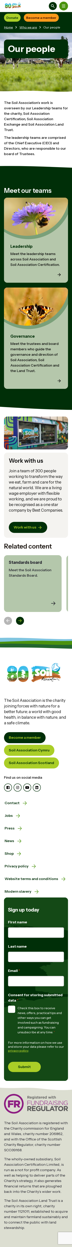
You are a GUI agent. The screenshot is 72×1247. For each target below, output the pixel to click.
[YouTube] (27, 788)
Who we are (28, 27)
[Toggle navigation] (63, 6)
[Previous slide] (8, 621)
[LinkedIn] (37, 788)
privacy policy (18, 1051)
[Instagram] (18, 788)
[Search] (53, 6)
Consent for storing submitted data (35, 998)
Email (13, 971)
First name (17, 922)
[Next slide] (20, 621)
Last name (17, 946)
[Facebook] (8, 788)
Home (8, 27)
